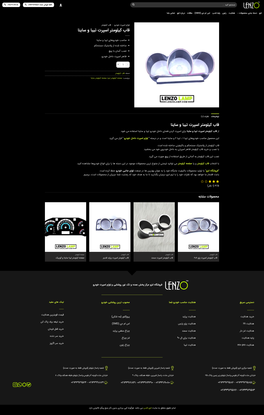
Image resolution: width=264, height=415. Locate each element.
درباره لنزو (181, 13)
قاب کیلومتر (106, 25)
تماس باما (171, 13)
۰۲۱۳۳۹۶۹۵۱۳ (247, 390)
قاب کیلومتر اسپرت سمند (162, 258)
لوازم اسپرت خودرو (122, 25)
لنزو (260, 13)
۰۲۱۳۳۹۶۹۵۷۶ (229, 390)
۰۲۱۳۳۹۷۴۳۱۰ (145, 382)
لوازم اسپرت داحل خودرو (136, 138)
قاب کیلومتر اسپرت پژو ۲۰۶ (205, 258)
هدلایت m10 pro (246, 345)
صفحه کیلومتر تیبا (115, 78)
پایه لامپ (216, 13)
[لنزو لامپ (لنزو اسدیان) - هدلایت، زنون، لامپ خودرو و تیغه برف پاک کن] (252, 5)
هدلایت (232, 13)
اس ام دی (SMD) (202, 13)
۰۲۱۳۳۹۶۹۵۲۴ (78, 382)
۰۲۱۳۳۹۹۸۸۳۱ (96, 382)
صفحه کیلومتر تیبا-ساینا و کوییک (70, 258)
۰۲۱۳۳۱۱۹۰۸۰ (163, 382)
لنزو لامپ (147, 408)
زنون (224, 13)
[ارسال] (133, 5)
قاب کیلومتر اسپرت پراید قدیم (116, 258)
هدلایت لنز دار (247, 331)
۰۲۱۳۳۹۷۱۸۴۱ (128, 382)
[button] (215, 104)
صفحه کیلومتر (185, 163)
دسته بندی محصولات (248, 13)
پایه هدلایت (248, 338)
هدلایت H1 (248, 324)
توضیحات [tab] (215, 116)
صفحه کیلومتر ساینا (99, 78)
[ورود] (60, 5)
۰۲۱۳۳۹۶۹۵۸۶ (226, 382)
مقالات (189, 13)
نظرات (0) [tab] (205, 116)
